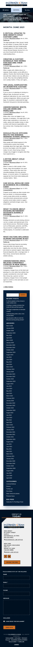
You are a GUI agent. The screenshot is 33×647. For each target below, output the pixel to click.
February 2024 (10, 369)
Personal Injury (10, 496)
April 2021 (9, 451)
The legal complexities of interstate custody (15, 86)
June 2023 (9, 388)
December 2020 (10, 461)
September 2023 (10, 381)
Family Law (6, 40)
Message (6, 598)
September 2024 (10, 352)
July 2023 (9, 386)
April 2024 (9, 364)
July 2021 (9, 444)
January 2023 (10, 400)
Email (5, 582)
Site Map (18, 638)
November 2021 (10, 434)
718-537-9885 (9, 550)
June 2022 (9, 417)
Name (5, 574)
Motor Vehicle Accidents (12, 493)
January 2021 (10, 458)
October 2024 (10, 350)
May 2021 (9, 449)
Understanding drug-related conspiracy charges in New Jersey (14, 262)
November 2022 (10, 405)
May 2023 (9, 391)
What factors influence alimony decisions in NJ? (16, 238)
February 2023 (10, 398)
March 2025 (9, 340)
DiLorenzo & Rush (15, 38)
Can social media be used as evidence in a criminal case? (16, 185)
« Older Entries (8, 287)
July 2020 (9, 473)
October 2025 (10, 330)
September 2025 (10, 333)
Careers (16, 644)
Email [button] (17, 10)
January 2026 (10, 328)
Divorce (5, 218)
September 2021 (10, 439)
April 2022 (9, 422)
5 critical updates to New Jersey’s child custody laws (14, 35)
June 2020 (9, 475)
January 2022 (10, 429)
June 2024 (9, 359)
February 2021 (10, 456)
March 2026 (9, 325)
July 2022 (9, 415)
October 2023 (10, 379)
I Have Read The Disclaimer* (15, 621)
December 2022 (10, 403)
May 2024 (9, 362)
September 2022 (10, 410)
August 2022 (9, 412)
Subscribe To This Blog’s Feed (14, 502)
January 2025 (10, 342)
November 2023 (10, 376)
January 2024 (10, 371)
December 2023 (10, 374)
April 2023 (9, 393)
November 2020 (10, 463)
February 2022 (10, 427)
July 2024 (9, 357)
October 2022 (10, 408)
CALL (28, 10)
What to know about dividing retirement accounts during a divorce (14, 211)
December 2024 (10, 345)
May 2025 (9, 335)
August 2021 (9, 441)
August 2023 (9, 383)
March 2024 (9, 366)
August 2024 (9, 354)
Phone (5, 590)
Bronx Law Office (11, 552)
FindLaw (21, 641)
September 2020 (10, 468)
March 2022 (9, 424)
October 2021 (10, 437)
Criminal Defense (8, 114)
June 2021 (9, 446)
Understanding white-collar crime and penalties (15, 109)
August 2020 (9, 470)
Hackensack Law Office (14, 539)
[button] (5, 9)
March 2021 (9, 453)
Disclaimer (6, 618)
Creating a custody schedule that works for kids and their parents (14, 61)
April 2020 (9, 478)
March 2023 (9, 395)
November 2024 (10, 347)
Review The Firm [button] (12, 562)
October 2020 (10, 466)
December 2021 (10, 432)
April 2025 (9, 337)
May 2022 (9, 420)
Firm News (6, 90)
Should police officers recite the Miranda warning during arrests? (16, 135)
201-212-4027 (9, 537)
